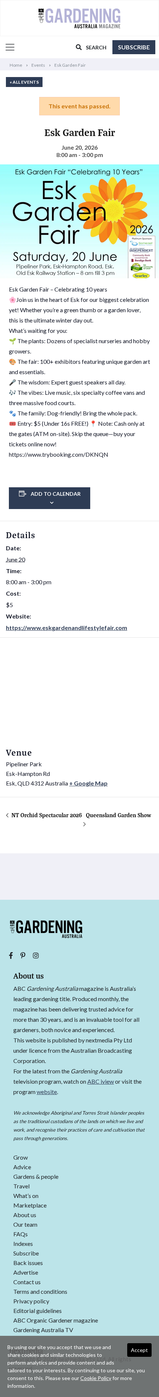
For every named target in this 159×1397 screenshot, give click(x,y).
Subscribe (134, 46)
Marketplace (30, 1205)
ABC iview (100, 1081)
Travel (21, 1186)
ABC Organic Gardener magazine (55, 1320)
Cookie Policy (95, 1378)
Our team (25, 1225)
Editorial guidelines (37, 1311)
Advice (22, 1167)
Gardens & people (35, 1177)
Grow (20, 1157)
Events (38, 65)
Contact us (27, 1282)
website (47, 1091)
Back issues (28, 1263)
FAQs (20, 1234)
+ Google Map (88, 783)
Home (16, 65)
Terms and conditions (40, 1292)
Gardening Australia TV (43, 1330)
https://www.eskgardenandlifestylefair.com (66, 627)
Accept (139, 1350)
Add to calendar (56, 494)
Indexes (23, 1244)
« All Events (24, 82)
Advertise (25, 1272)
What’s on (25, 1196)
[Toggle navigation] (8, 47)
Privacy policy (31, 1301)
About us (24, 1215)
